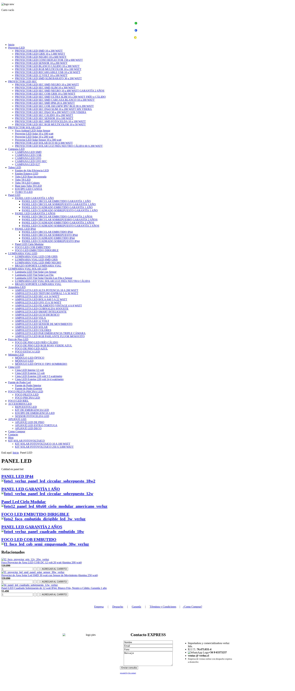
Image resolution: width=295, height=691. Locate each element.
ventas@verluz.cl (149, 38)
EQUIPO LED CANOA (28, 188)
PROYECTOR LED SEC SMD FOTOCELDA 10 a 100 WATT (50, 121)
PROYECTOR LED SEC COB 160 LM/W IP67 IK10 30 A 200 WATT (54, 106)
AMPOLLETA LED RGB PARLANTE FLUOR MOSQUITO (50, 336)
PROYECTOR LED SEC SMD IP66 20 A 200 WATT (45, 102)
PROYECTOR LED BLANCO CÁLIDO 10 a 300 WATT (47, 66)
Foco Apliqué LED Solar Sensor (32, 130)
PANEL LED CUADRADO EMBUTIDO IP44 (48, 238)
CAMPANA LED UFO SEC (31, 161)
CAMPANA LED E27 (27, 164)
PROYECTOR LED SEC (22, 81)
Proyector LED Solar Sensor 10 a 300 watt (38, 139)
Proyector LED (16, 47)
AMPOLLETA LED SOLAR (31, 327)
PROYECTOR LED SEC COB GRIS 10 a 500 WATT (45, 93)
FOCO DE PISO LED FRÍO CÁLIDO (36, 342)
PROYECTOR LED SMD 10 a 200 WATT (39, 50)
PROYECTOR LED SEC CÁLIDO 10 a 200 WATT (44, 115)
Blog (10, 437)
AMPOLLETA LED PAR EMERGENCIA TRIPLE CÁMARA (50, 333)
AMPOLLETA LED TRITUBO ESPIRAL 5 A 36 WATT (46, 293)
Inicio (11, 44)
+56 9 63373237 (149, 23)
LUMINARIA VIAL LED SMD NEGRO (38, 262)
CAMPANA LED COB (28, 155)
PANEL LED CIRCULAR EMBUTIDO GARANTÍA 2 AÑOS (57, 216)
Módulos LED (16, 354)
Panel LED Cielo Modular (29, 244)
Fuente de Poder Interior (28, 385)
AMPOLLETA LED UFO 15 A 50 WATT (38, 302)
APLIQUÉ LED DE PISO (29, 422)
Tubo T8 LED (23, 179)
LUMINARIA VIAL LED (22, 253)
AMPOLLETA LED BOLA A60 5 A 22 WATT (41, 299)
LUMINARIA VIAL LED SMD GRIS (36, 259)
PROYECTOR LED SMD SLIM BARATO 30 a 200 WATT (48, 78)
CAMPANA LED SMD (28, 152)
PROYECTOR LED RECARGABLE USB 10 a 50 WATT (47, 72)
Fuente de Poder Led (19, 382)
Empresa (99, 606)
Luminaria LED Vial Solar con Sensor (35, 271)
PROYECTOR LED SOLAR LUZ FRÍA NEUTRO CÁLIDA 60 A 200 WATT (59, 145)
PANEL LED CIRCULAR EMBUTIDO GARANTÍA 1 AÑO (56, 201)
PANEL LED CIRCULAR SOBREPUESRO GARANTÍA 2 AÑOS (59, 219)
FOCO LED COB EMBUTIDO (33, 247)
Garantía (136, 606)
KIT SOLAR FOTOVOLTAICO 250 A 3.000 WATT (44, 446)
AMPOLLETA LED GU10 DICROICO (37, 314)
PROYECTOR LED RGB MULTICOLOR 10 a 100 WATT (48, 69)
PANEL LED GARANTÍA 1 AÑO (34, 198)
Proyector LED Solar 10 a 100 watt (34, 133)
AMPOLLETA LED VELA (30, 317)
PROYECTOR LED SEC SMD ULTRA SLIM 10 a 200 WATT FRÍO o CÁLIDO (60, 96)
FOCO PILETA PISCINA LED (25, 391)
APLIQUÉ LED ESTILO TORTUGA (36, 425)
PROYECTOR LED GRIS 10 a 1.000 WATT (40, 53)
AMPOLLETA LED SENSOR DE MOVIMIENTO (43, 324)
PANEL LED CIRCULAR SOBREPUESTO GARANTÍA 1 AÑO (59, 204)
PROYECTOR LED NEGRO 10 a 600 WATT (40, 56)
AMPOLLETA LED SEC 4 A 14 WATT (37, 296)
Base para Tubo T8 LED (28, 185)
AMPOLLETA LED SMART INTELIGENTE (41, 311)
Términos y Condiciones (163, 606)
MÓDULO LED (24, 360)
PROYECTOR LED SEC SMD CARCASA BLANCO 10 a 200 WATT (55, 99)
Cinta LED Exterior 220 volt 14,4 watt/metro (39, 379)
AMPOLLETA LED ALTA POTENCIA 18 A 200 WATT (46, 290)
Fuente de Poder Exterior (28, 388)
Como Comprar (16, 431)
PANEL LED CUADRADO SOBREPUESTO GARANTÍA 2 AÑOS (60, 225)
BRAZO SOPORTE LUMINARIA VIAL (38, 265)
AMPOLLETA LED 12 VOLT (32, 320)
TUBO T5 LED (24, 192)
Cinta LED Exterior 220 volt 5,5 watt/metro (38, 376)
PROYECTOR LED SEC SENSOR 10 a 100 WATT (44, 118)
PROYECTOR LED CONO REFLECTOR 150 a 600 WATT (49, 60)
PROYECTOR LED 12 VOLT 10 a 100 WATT (41, 75)
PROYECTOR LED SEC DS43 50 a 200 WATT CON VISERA (50, 112)
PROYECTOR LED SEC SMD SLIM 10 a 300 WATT (45, 87)
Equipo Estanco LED (26, 173)
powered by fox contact (128, 673)
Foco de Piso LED (18, 339)
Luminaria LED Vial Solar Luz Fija (34, 274)
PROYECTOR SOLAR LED (24, 127)
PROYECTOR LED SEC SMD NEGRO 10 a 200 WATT (47, 84)
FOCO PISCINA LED (27, 397)
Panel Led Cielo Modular (23, 501)
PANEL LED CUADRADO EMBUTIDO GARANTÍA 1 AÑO (57, 207)
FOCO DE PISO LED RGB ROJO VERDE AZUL (43, 345)
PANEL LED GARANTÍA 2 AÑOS (35, 213)
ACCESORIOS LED (20, 403)
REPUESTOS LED (26, 406)
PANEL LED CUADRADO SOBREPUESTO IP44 (51, 241)
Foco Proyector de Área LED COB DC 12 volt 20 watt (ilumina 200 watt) (41, 562)
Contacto (13, 434)
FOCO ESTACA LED (27, 351)
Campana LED (16, 149)
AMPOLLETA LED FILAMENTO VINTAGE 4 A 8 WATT (48, 305)
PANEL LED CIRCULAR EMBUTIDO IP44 (47, 231)
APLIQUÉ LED (17, 419)
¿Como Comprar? (192, 606)
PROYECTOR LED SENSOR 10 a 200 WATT (41, 63)
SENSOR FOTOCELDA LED (32, 416)
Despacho (117, 606)
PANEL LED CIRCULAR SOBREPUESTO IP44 (50, 235)
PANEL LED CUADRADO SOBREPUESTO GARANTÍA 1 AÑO (60, 210)
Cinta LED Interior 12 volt (29, 370)
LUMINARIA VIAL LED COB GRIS (36, 256)
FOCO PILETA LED (27, 394)
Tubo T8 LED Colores (27, 182)
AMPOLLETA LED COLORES (33, 330)
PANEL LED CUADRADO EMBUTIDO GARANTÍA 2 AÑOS (58, 222)
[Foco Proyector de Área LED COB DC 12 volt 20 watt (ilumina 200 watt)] (25, 559)
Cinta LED (14, 367)
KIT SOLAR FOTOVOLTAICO (26, 440)
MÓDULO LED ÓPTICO (29, 357)
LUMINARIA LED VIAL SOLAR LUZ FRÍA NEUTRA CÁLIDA (52, 281)
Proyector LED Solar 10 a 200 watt (34, 136)
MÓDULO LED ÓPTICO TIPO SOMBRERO (41, 363)
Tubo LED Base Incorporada (30, 176)
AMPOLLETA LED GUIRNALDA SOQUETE (41, 308)
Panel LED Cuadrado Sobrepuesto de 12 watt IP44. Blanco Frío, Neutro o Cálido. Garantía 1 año (54, 588)
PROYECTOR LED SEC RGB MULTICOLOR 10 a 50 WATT (50, 124)
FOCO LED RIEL (18, 400)
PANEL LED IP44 (25, 228)
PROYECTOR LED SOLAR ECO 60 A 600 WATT (44, 142)
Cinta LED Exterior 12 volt (30, 373)
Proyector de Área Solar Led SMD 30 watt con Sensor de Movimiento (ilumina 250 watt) (49, 575)
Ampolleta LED (17, 287)
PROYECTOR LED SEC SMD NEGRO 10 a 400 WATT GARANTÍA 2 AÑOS (59, 90)
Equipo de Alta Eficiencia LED (32, 170)
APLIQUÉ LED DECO (28, 428)
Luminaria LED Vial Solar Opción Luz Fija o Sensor (43, 278)
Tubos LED (14, 167)
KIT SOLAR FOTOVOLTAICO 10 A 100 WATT (42, 443)
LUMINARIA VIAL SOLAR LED (27, 268)
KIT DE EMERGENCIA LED (32, 410)
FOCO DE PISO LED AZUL (31, 348)
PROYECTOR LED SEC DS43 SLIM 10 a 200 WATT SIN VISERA (53, 109)
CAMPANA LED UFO (28, 158)
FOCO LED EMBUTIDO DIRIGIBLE (37, 250)
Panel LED (14, 195)
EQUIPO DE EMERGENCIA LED (35, 413)
